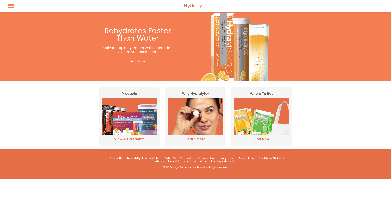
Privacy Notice (226, 158)
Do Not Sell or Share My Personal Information (189, 158)
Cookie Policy (152, 158)
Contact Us (115, 158)
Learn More (137, 61)
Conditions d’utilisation (196, 161)
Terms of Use (246, 158)
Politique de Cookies (225, 161)
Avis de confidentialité (167, 161)
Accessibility (133, 158)
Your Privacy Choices (270, 158)
